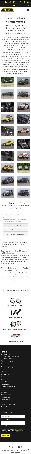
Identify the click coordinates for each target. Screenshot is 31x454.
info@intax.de (8, 364)
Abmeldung (6, 431)
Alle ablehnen (15, 229)
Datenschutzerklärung (16, 430)
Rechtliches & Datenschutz (19, 450)
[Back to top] (28, 449)
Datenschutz (18, 239)
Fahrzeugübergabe (9, 367)
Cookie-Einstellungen (7, 450)
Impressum (17, 452)
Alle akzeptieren (16, 225)
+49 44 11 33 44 (8, 361)
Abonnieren (5, 435)
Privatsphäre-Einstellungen (15, 234)
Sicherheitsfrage (6, 419)
